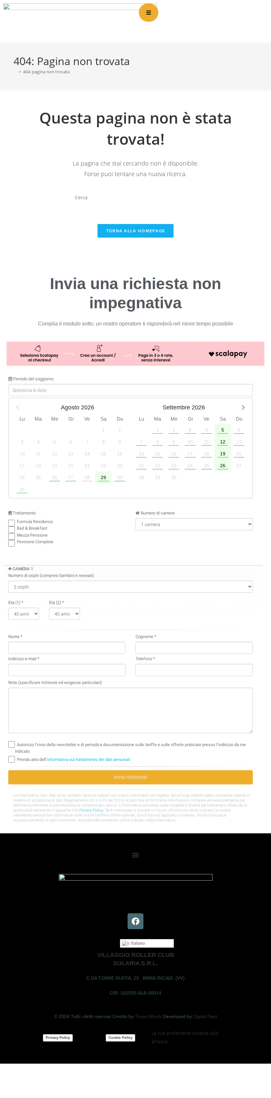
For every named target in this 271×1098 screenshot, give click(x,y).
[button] (135, 855)
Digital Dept (205, 1016)
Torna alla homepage (135, 231)
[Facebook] (135, 921)
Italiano (137, 943)
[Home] (15, 72)
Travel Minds (148, 1016)
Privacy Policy (58, 1037)
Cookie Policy (120, 1037)
